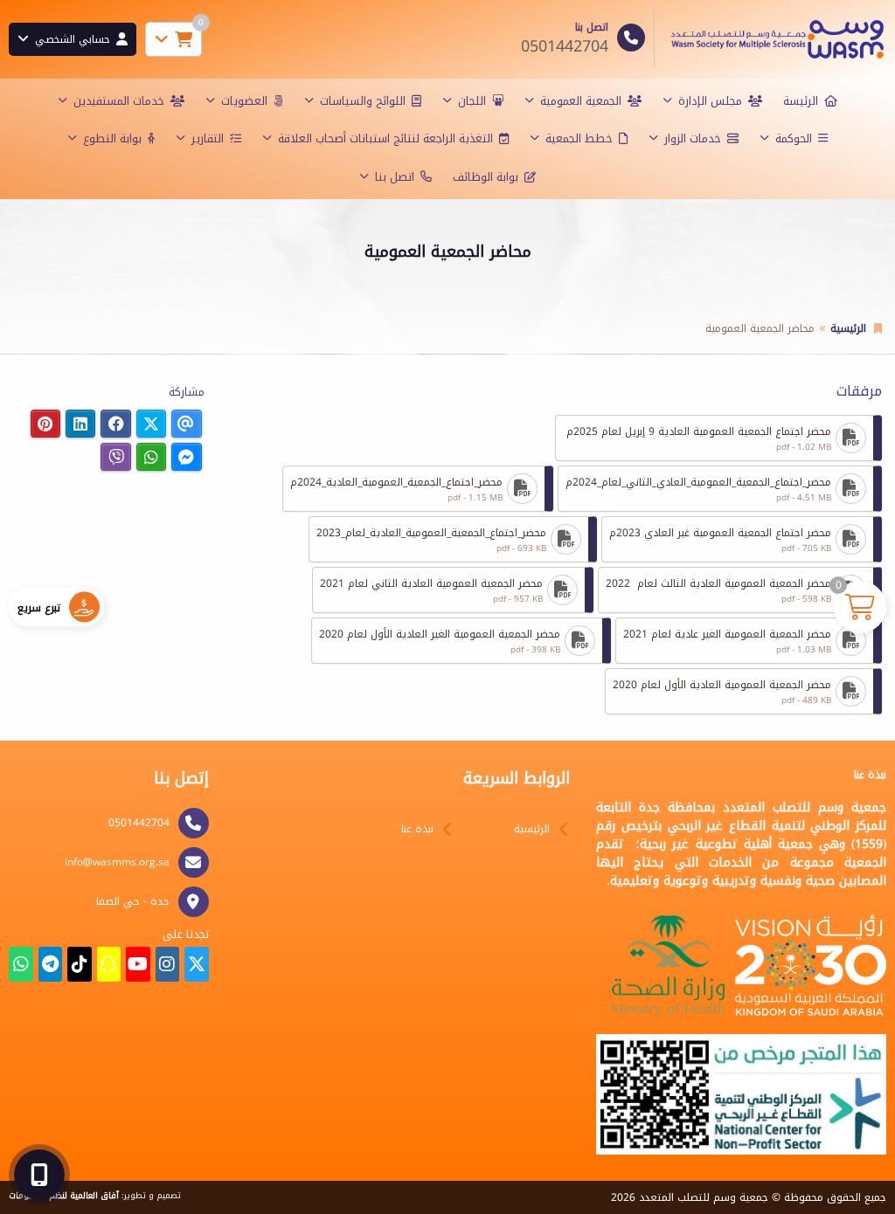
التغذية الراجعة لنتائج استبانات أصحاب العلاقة (385, 138)
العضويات (244, 101)
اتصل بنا (394, 177)
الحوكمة (793, 138)
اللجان (472, 101)
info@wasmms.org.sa (117, 862)
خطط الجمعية (579, 138)
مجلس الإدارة (710, 101)
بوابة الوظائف (485, 177)
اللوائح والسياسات (363, 101)
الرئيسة (800, 101)
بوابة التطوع (112, 138)
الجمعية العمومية (580, 101)
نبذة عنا (417, 828)
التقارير (207, 138)
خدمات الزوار (692, 138)
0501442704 (139, 822)
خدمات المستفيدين (118, 101)
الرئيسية (848, 328)
